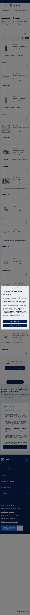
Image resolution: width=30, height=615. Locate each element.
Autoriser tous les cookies (15, 325)
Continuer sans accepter (22, 287)
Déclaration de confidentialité (16, 316)
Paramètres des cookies (15, 321)
